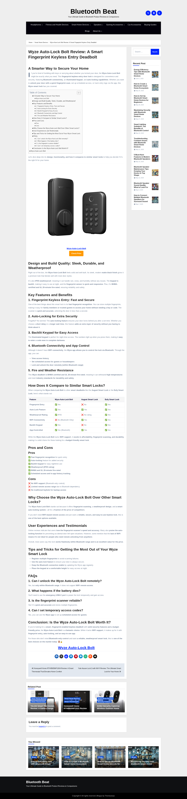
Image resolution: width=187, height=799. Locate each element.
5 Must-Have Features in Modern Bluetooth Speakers (142, 157)
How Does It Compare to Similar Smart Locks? (50, 118)
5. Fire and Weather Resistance (46, 115)
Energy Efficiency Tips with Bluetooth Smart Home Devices (41, 764)
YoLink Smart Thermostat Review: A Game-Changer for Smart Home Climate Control (42, 709)
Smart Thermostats (38, 701)
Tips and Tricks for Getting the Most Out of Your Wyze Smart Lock (56, 133)
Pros (37, 123)
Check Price (76, 253)
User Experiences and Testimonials (45, 131)
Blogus (99, 796)
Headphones (36, 25)
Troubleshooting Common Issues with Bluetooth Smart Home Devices (141, 143)
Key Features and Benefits (42, 103)
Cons (37, 125)
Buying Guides (150, 25)
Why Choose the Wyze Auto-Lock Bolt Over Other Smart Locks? (56, 128)
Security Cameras (104, 701)
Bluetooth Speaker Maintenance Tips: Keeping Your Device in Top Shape (141, 171)
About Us (97, 31)
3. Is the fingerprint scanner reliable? (47, 143)
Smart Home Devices (80, 25)
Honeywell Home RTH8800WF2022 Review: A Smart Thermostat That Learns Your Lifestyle (75, 709)
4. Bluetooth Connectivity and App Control (49, 113)
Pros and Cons (38, 121)
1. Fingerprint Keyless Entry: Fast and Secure (50, 106)
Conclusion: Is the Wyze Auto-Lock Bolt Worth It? (50, 148)
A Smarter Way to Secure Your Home (46, 96)
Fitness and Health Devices (57, 25)
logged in (42, 726)
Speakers (98, 25)
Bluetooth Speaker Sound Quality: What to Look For (141, 185)
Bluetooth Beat (93, 11)
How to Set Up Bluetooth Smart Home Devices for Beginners (109, 764)
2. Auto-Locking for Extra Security (46, 108)
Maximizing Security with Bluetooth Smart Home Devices (142, 764)
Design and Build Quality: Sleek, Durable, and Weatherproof (54, 101)
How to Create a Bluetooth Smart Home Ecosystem (141, 86)
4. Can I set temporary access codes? (48, 146)
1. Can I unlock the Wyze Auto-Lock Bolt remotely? (52, 138)
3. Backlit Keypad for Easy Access (47, 111)
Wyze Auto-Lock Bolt (42, 98)
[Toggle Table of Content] (77, 93)
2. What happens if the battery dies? (47, 141)
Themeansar (109, 796)
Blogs (87, 31)
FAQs (35, 136)
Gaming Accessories (115, 25)
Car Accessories (134, 25)
